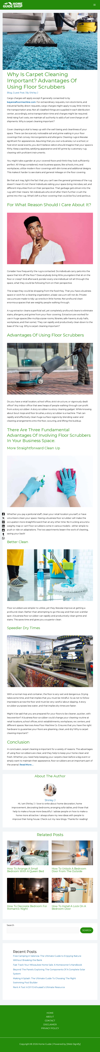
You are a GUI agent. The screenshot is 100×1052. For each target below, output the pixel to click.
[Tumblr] (3, 534)
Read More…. (27, 764)
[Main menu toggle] (94, 5)
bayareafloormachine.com (21, 102)
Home (50, 1013)
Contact (50, 1020)
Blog (9, 92)
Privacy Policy (50, 1028)
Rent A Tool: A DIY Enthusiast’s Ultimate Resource (39, 987)
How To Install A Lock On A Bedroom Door (69, 907)
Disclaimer (50, 1024)
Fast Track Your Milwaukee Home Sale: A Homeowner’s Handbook (47, 965)
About (50, 1017)
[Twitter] (3, 518)
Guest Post (18, 92)
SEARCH (86, 930)
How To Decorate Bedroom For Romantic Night (27, 907)
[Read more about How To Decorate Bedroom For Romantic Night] (27, 890)
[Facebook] (3, 514)
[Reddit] (3, 530)
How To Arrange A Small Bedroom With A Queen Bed (25, 870)
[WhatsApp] (3, 538)
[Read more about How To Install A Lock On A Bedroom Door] (72, 890)
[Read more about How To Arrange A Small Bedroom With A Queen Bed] (27, 852)
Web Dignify (73, 1044)
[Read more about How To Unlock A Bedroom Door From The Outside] (72, 852)
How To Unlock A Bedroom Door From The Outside (69, 870)
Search (10, 925)
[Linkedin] (3, 526)
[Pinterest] (3, 522)
